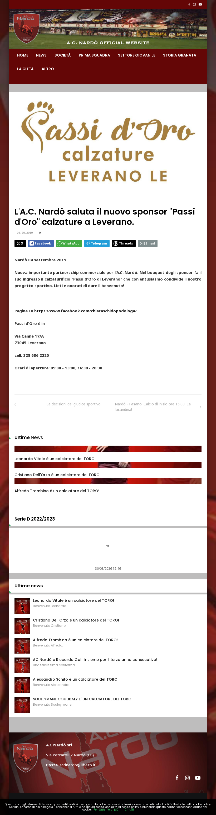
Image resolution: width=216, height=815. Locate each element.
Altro (48, 69)
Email (150, 243)
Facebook (43, 243)
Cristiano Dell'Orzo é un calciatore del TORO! (57, 474)
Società (63, 55)
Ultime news (28, 586)
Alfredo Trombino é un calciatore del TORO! (56, 490)
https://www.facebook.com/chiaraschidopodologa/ (85, 310)
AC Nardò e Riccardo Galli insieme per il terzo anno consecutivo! (95, 659)
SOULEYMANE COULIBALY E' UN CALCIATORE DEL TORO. (82, 699)
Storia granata (179, 55)
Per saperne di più (106, 810)
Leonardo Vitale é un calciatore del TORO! (55, 458)
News (41, 55)
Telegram (99, 243)
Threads (126, 243)
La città (25, 69)
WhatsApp (71, 243)
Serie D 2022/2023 (34, 519)
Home (22, 55)
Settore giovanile (136, 55)
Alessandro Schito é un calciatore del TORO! (76, 679)
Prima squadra (94, 55)
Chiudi (129, 810)
